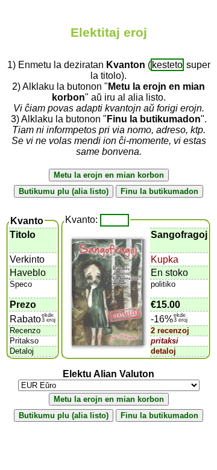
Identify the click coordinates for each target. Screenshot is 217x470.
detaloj (163, 351)
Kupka (164, 259)
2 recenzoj (170, 330)
